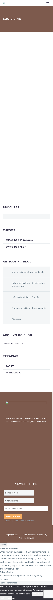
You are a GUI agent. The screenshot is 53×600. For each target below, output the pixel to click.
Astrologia (13, 373)
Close (3, 544)
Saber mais (6, 597)
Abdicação (16, 318)
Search (47, 216)
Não (40, 593)
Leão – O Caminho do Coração (25, 297)
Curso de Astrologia (19, 240)
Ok (34, 593)
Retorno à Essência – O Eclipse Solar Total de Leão (28, 285)
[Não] (13, 598)
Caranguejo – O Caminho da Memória (29, 308)
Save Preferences (9, 582)
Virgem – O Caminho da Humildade (28, 272)
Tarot (10, 366)
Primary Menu (47, 3)
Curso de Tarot (16, 247)
